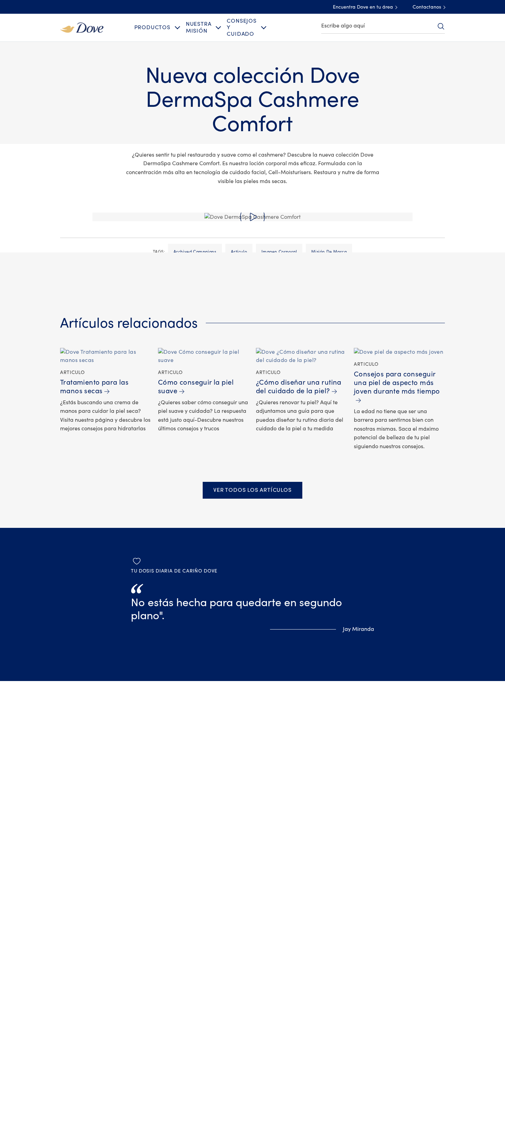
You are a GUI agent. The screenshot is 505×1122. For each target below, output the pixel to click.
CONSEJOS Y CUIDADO (241, 27)
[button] (252, 217)
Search (441, 26)
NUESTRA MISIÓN (199, 27)
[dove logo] (81, 27)
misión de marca (329, 251)
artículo (239, 251)
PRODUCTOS (152, 27)
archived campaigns (194, 251)
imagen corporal (279, 251)
